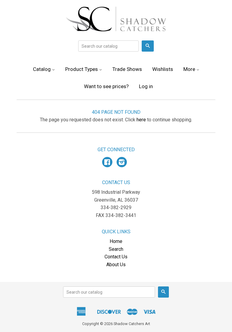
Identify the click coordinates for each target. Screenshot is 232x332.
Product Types (82, 69)
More (189, 69)
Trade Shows (127, 69)
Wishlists (162, 69)
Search (116, 249)
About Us (116, 264)
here (141, 120)
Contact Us (116, 257)
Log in (146, 86)
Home (116, 241)
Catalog (42, 69)
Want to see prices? (106, 86)
